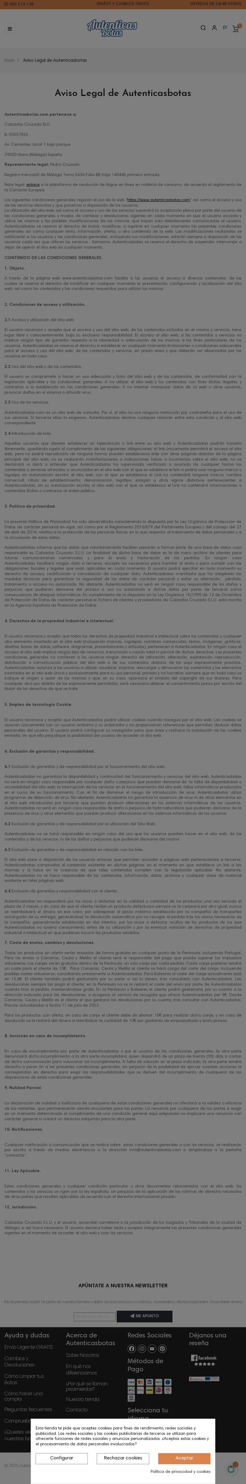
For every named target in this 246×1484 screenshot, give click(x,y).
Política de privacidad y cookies (181, 1472)
